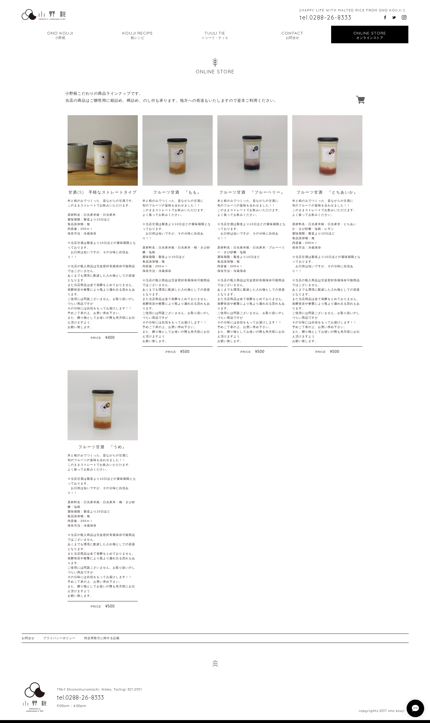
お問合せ (28, 638)
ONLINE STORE (369, 35)
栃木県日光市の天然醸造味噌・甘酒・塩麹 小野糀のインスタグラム (404, 17)
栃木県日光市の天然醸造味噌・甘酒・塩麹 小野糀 (35, 697)
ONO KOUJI (60, 35)
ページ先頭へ (215, 663)
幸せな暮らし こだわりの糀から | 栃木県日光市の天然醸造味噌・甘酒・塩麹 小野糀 (44, 14)
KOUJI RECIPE (137, 35)
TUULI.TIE (215, 35)
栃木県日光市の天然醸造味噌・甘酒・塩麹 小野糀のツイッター (394, 17)
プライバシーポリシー (59, 638)
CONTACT (292, 35)
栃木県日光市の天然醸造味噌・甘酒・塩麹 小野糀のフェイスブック (385, 17)
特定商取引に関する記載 (102, 638)
